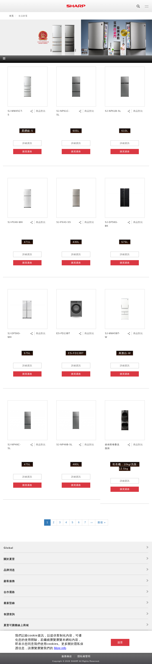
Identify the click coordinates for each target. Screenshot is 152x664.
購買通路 (27, 151)
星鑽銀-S (27, 130)
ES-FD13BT (76, 353)
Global (8, 547)
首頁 (11, 16)
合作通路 (9, 592)
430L (76, 241)
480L (76, 464)
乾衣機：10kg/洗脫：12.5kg (126, 466)
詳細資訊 (27, 143)
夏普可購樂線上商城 (16, 625)
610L (124, 130)
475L (27, 464)
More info (60, 648)
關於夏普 (9, 558)
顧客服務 (9, 581)
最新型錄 (9, 603)
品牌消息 (9, 569)
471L (27, 241)
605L (76, 130)
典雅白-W (125, 353)
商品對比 (41, 111)
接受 (120, 642)
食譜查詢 (9, 614)
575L (124, 241)
